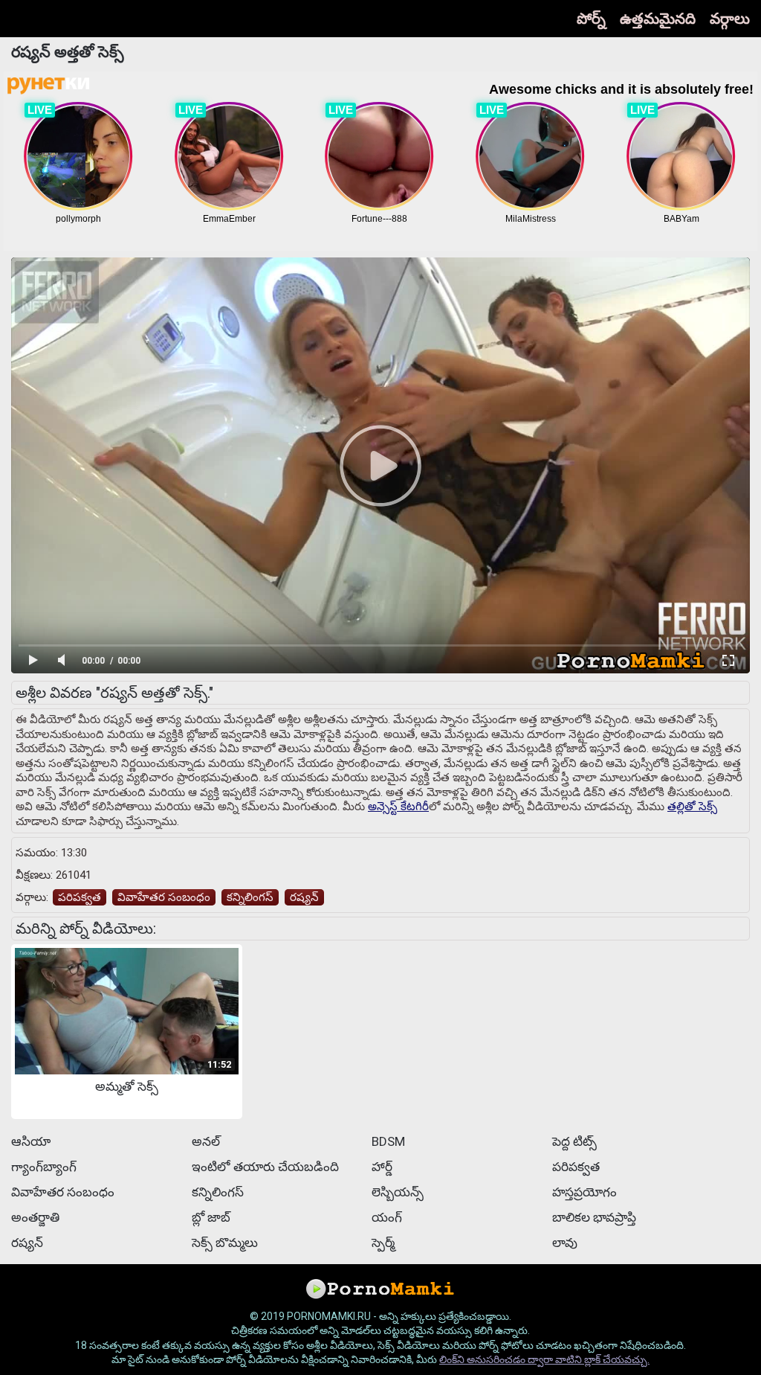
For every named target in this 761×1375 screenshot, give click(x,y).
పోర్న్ (591, 18)
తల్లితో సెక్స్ (692, 806)
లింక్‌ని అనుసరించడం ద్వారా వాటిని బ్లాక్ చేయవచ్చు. (544, 1359)
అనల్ (206, 1141)
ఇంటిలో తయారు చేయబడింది (265, 1166)
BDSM (388, 1141)
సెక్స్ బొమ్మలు (225, 1242)
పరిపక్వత (79, 897)
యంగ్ (387, 1217)
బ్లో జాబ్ (211, 1217)
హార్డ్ (382, 1166)
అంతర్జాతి (35, 1217)
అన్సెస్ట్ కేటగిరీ (398, 806)
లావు (564, 1242)
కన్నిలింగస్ (250, 897)
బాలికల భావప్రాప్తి (594, 1217)
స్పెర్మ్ (383, 1242)
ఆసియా (31, 1141)
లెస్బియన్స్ (398, 1192)
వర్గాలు (730, 18)
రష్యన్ (304, 897)
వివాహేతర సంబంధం (163, 897)
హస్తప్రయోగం (584, 1192)
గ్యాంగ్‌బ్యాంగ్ (44, 1166)
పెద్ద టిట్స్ (574, 1141)
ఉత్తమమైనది (658, 18)
